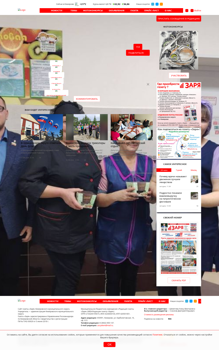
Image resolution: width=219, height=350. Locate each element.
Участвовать (179, 75)
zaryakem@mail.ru (105, 325)
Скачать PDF (179, 280)
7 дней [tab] (179, 170)
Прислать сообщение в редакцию (179, 18)
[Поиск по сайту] (186, 10)
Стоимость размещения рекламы (159, 314)
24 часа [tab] (164, 170)
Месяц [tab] (194, 170)
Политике (157, 334)
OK (110, 344)
